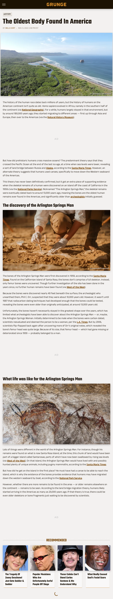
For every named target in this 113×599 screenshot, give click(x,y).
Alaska (49, 168)
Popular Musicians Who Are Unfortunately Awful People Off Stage (43, 579)
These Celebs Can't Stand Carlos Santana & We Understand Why (69, 579)
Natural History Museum (60, 117)
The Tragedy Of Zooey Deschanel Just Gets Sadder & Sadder (14, 579)
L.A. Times (82, 322)
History (7, 14)
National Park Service (70, 478)
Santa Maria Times (81, 168)
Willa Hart (10, 28)
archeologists (78, 196)
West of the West (76, 287)
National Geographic (32, 109)
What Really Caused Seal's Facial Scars (97, 576)
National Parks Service (29, 189)
